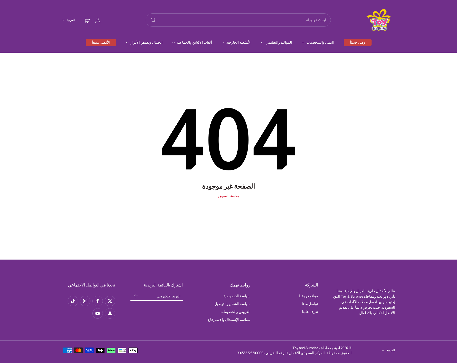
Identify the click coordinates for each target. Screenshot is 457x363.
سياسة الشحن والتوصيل (232, 304)
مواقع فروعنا (308, 296)
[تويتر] (110, 301)
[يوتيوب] (97, 313)
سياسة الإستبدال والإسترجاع (229, 319)
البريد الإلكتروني (168, 296)
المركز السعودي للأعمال (307, 353)
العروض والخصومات (235, 312)
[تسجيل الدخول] (97, 20)
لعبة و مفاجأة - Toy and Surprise (316, 348)
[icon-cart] (87, 20)
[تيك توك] (73, 301)
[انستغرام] (85, 301)
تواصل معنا (310, 304)
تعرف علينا (310, 312)
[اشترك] (136, 296)
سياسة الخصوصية (237, 296)
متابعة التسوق (228, 196)
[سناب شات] (110, 313)
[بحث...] (153, 20)
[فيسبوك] (97, 301)
